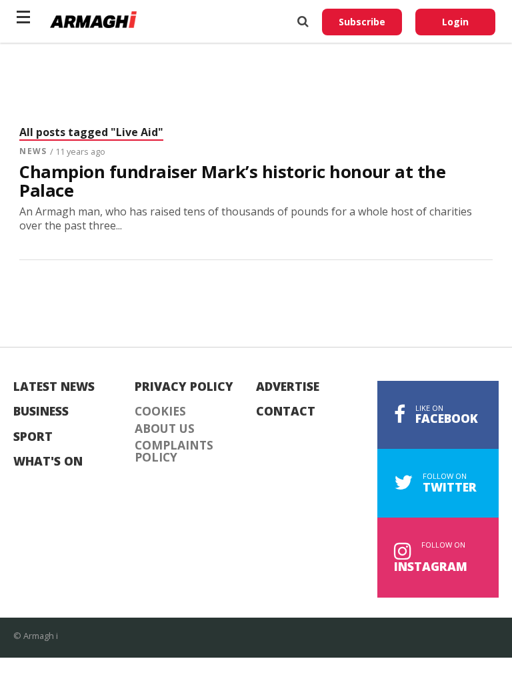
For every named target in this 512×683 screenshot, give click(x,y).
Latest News (54, 387)
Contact (285, 412)
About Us (165, 429)
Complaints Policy (174, 451)
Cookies (160, 412)
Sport (33, 437)
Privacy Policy (184, 387)
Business (41, 412)
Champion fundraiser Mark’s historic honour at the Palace (232, 181)
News (32, 151)
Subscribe (362, 21)
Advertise (287, 387)
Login (455, 21)
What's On (48, 462)
